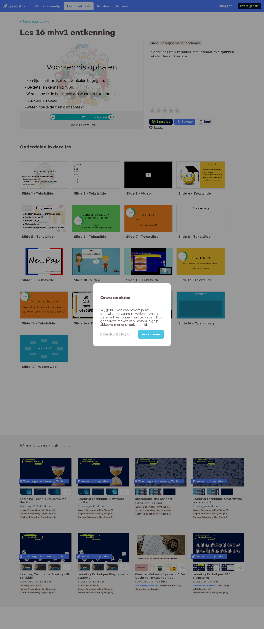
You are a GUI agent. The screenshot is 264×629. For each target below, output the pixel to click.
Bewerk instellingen (115, 334)
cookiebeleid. (137, 324)
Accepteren (151, 334)
